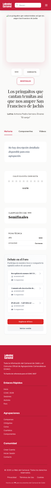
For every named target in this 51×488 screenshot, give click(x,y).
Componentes (26, 131)
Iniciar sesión (25, 328)
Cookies (40, 477)
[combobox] (28, 5)
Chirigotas (8, 423)
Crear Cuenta (9, 450)
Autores (7, 400)
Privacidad (11, 477)
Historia (8, 131)
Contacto (8, 457)
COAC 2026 (9, 393)
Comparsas (8, 419)
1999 (16, 72)
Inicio (6, 389)
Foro (5, 404)
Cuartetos (8, 430)
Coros (6, 427)
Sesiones (7, 396)
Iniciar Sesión (9, 453)
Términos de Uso (27, 477)
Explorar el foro (25, 322)
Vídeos (42, 131)
